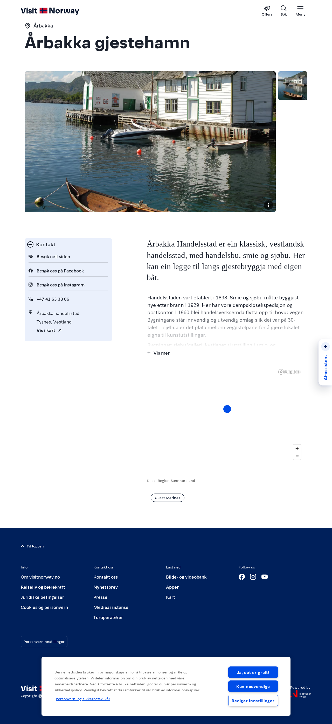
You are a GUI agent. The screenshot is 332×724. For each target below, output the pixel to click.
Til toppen (35, 546)
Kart (170, 597)
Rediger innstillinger (253, 700)
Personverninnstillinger (44, 641)
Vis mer (162, 353)
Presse (100, 597)
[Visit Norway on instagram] (253, 577)
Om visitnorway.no (40, 577)
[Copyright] (268, 205)
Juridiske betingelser (42, 597)
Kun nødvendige (253, 686)
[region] (227, 414)
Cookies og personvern (44, 607)
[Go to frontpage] (58, 11)
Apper (172, 587)
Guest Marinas (167, 497)
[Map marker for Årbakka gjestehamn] (227, 409)
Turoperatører (108, 617)
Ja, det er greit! (253, 672)
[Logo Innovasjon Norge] (300, 694)
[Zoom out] (297, 456)
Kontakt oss (105, 577)
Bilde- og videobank (186, 577)
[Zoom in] (297, 448)
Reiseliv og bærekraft (43, 587)
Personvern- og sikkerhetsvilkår (83, 698)
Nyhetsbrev (105, 587)
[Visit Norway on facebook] (242, 577)
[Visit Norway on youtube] (264, 577)
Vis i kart (46, 330)
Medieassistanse (110, 607)
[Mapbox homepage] (289, 372)
